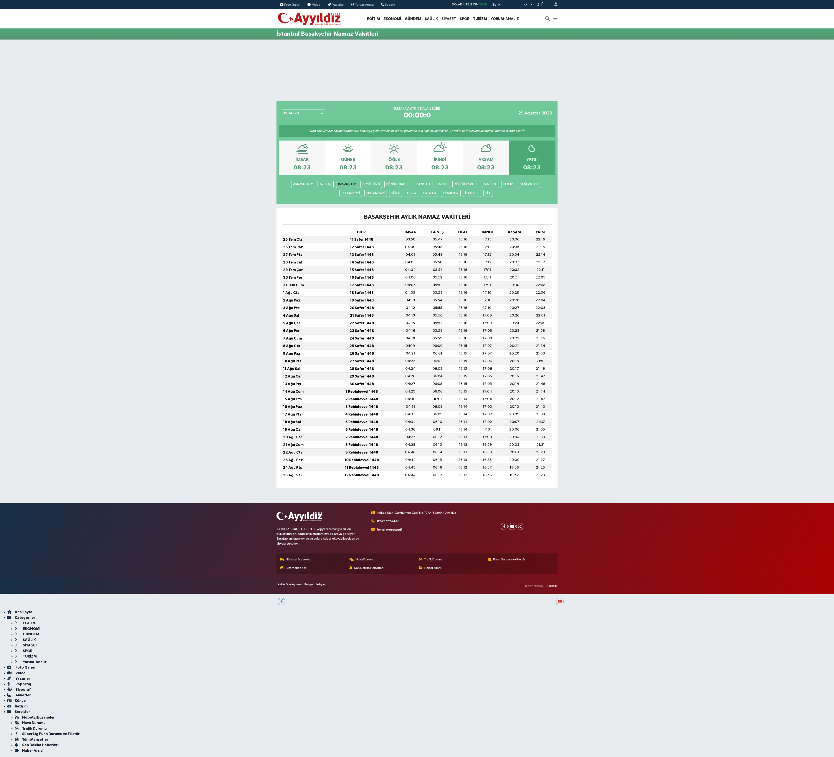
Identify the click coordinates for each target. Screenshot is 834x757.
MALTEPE (490, 184)
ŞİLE (488, 193)
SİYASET (449, 19)
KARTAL (442, 184)
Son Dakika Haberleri (369, 568)
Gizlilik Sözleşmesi (289, 584)
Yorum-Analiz (364, 4)
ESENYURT (423, 184)
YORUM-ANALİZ (505, 19)
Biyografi (23, 689)
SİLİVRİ (395, 193)
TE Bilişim (551, 586)
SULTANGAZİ (375, 193)
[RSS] (519, 526)
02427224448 (388, 521)
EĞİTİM (373, 19)
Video (316, 4)
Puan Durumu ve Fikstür (509, 559)
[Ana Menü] (555, 19)
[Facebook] (504, 526)
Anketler (23, 695)
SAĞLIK (431, 19)
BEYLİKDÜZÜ (371, 184)
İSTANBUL (472, 193)
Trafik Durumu (433, 559)
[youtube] (560, 601)
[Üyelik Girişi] (554, 4)
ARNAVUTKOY (303, 184)
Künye (308, 584)
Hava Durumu (365, 559)
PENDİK (508, 184)
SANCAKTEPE (529, 184)
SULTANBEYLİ (351, 193)
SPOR (464, 19)
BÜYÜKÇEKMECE (397, 184)
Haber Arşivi (433, 568)
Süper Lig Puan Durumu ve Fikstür (51, 734)
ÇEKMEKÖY (450, 193)
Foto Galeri (292, 4)
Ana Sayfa (23, 612)
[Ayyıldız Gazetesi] (309, 18)
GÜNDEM (413, 19)
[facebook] (281, 601)
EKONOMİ (392, 19)
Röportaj (23, 684)
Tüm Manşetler (295, 568)
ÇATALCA (429, 193)
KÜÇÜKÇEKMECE (466, 184)
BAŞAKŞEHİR (347, 184)
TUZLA (411, 193)
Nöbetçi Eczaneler (299, 559)
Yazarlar (338, 4)
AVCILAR (326, 184)
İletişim (390, 4)
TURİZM (480, 19)
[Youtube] (512, 526)
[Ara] (547, 19)
